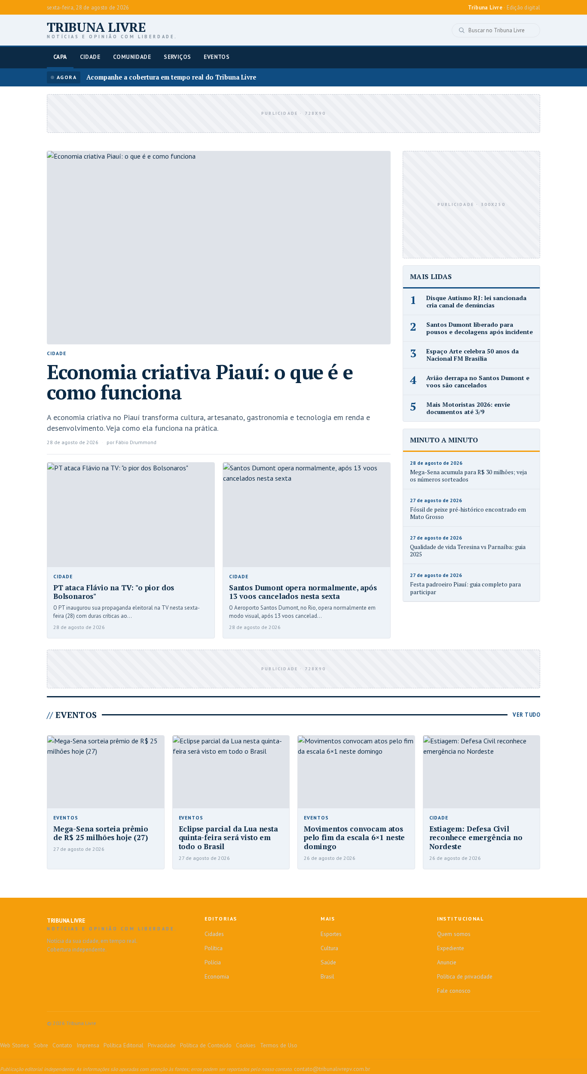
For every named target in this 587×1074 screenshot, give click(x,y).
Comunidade (132, 57)
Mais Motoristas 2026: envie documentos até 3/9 (468, 408)
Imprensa (87, 1045)
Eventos (216, 57)
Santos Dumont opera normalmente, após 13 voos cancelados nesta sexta (303, 592)
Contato (62, 1045)
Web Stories (14, 1045)
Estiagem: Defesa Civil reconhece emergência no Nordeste (476, 837)
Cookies (246, 1045)
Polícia (213, 962)
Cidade (90, 57)
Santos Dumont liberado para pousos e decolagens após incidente (479, 328)
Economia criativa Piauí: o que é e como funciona (200, 382)
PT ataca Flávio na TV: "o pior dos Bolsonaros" (113, 592)
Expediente (450, 948)
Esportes (331, 934)
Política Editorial (124, 1045)
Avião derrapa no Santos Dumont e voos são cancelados (477, 381)
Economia (217, 976)
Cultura (329, 948)
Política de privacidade (464, 976)
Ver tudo (526, 714)
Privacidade (162, 1045)
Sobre (41, 1045)
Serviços (177, 57)
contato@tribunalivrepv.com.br (332, 1069)
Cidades (214, 934)
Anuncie (446, 962)
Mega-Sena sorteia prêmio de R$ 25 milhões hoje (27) (100, 833)
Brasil (327, 976)
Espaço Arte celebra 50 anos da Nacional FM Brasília (472, 354)
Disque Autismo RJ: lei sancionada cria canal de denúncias (476, 301)
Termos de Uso (278, 1045)
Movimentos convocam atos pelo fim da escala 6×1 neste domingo (354, 837)
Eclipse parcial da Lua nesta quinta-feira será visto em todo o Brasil (228, 837)
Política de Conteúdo (206, 1045)
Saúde (328, 962)
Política (214, 948)
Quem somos (454, 934)
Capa (60, 57)
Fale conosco (454, 990)
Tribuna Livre (112, 30)
